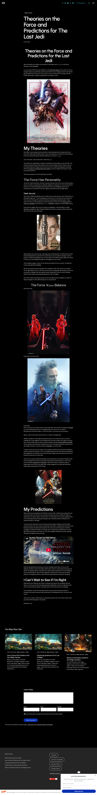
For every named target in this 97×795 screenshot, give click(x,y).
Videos (27, 652)
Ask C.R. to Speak (56, 759)
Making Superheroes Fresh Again (13, 758)
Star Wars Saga (54, 70)
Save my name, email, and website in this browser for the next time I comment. (44, 714)
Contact (53, 755)
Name (25, 706)
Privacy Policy (55, 764)
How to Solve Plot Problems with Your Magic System (17, 760)
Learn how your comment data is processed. (40, 724)
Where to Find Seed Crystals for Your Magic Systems (18, 767)
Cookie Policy (55, 768)
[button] (48, 792)
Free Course (13, 652)
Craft (8, 652)
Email (42, 706)
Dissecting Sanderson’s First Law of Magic (15, 762)
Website (59, 706)
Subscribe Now (78, 791)
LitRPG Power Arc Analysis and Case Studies (16, 765)
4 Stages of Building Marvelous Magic (40, 168)
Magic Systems (28, 12)
